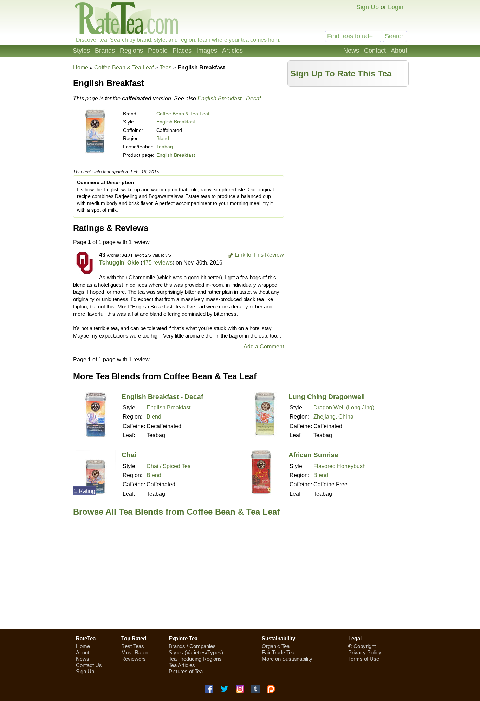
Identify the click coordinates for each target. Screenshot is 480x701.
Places (182, 50)
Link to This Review (259, 255)
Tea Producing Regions (195, 659)
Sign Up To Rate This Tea (340, 73)
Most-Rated (134, 652)
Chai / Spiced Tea (169, 466)
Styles (81, 50)
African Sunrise (313, 455)
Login (395, 7)
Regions (131, 50)
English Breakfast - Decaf (229, 98)
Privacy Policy (364, 652)
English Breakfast (175, 122)
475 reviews (157, 263)
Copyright (364, 646)
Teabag (164, 146)
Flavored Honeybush (339, 466)
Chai (129, 455)
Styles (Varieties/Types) (196, 652)
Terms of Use (363, 659)
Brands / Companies (192, 646)
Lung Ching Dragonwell (326, 396)
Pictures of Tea (186, 671)
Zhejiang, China (333, 417)
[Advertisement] (348, 139)
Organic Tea (276, 646)
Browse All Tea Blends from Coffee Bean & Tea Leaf (176, 511)
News (351, 50)
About (399, 50)
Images (206, 50)
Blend (162, 138)
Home (80, 68)
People (158, 50)
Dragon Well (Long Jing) (343, 407)
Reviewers (133, 659)
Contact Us (89, 665)
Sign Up (367, 7)
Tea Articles (182, 665)
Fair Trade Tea (278, 652)
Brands (105, 50)
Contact (375, 50)
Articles (232, 50)
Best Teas (132, 646)
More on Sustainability (287, 659)
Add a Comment (264, 346)
